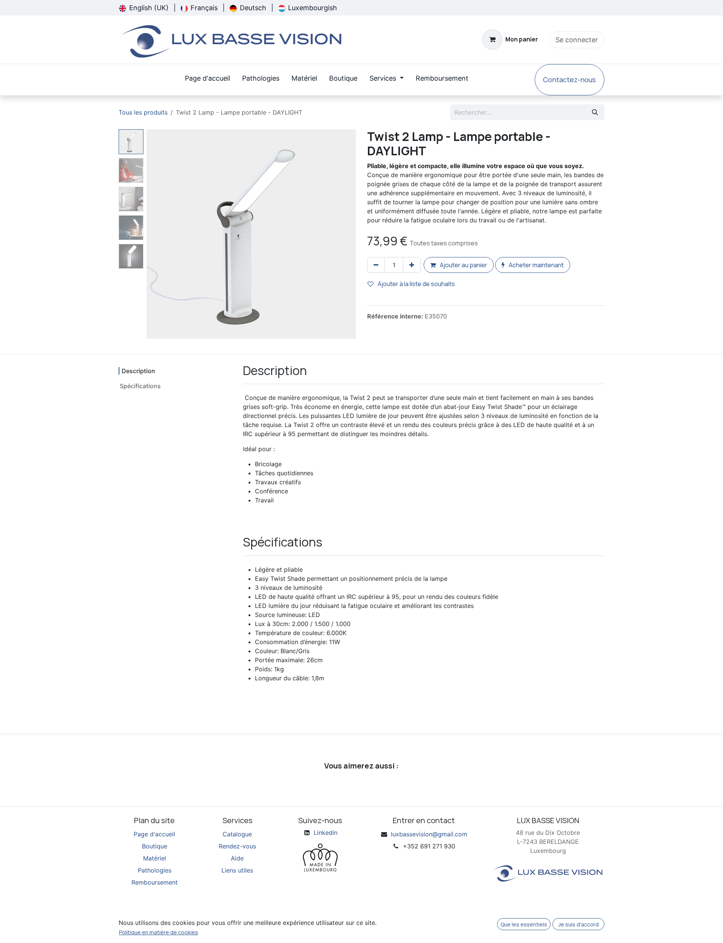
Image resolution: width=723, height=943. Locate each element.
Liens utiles (237, 870)
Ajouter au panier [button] (463, 265)
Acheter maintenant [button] (536, 265)
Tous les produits (143, 112)
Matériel (154, 858)
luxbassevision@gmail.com (429, 834)
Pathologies (154, 870)
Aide (237, 858)
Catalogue (237, 834)
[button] (157, 234)
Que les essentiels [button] (523, 924)
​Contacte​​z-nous (569, 79)
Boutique (154, 846)
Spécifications (140, 386)
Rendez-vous (237, 846)
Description (138, 371)
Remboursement (154, 882)
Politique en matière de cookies (158, 932)
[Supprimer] (376, 265)
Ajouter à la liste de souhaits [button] (416, 284)
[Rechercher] (595, 112)
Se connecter (576, 40)
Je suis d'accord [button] (578, 924)
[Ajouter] (412, 265)
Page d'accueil (154, 834)
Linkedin (325, 832)
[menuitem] (144, 8)
